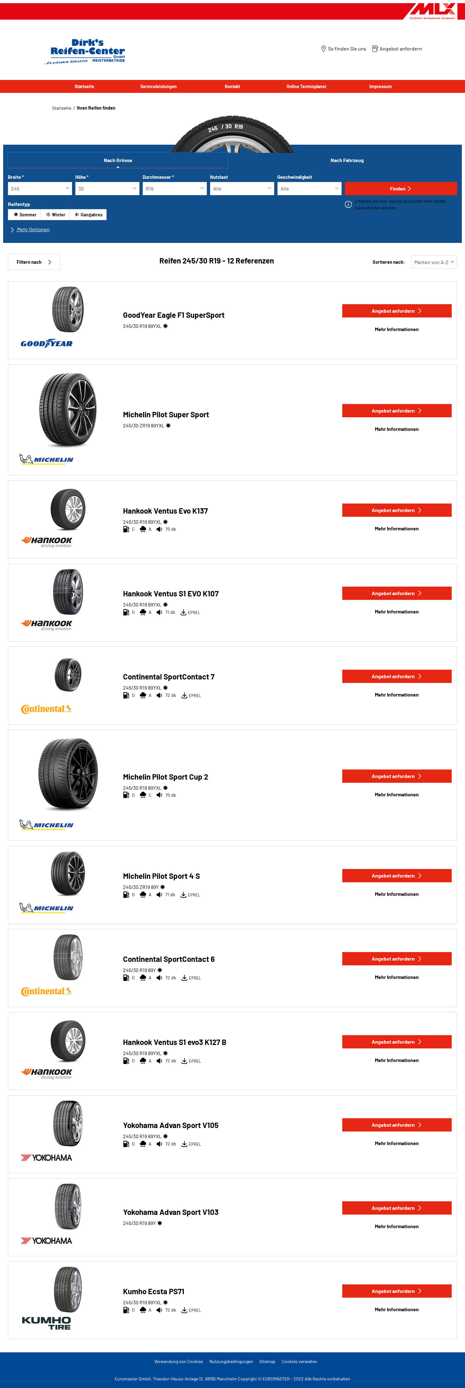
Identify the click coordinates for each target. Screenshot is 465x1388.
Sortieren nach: (389, 262)
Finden (398, 188)
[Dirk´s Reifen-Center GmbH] (83, 51)
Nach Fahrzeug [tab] (347, 160)
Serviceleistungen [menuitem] (158, 86)
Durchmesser (158, 177)
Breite (16, 177)
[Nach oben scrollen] (448, 1374)
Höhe (82, 177)
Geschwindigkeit (294, 177)
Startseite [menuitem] (84, 86)
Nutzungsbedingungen (231, 1361)
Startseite (61, 108)
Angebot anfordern (393, 311)
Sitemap (267, 1361)
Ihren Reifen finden (96, 108)
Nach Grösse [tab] (118, 160)
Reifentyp (19, 204)
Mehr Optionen (33, 229)
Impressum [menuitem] (380, 86)
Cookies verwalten (299, 1361)
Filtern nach (29, 262)
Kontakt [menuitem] (232, 86)
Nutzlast (219, 177)
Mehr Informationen (397, 329)
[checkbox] (24, 214)
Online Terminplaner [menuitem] (306, 86)
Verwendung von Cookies (178, 1361)
